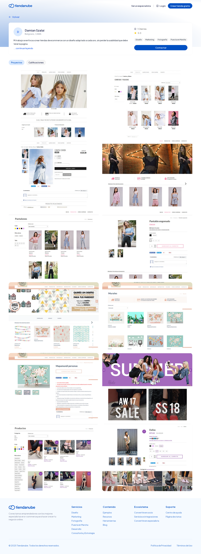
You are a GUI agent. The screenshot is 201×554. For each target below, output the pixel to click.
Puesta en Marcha (80, 525)
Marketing (76, 516)
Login (163, 6)
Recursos (107, 516)
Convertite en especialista (146, 520)
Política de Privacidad (161, 545)
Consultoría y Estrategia (83, 533)
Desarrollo (76, 529)
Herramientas (109, 520)
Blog (105, 525)
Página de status (173, 516)
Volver (16, 16)
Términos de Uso (184, 545)
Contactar (160, 47)
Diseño (75, 512)
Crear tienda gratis (180, 6)
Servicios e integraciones (146, 516)
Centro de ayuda (174, 512)
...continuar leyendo (23, 48)
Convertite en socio (143, 512)
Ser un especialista (141, 6)
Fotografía (77, 520)
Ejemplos (107, 512)
